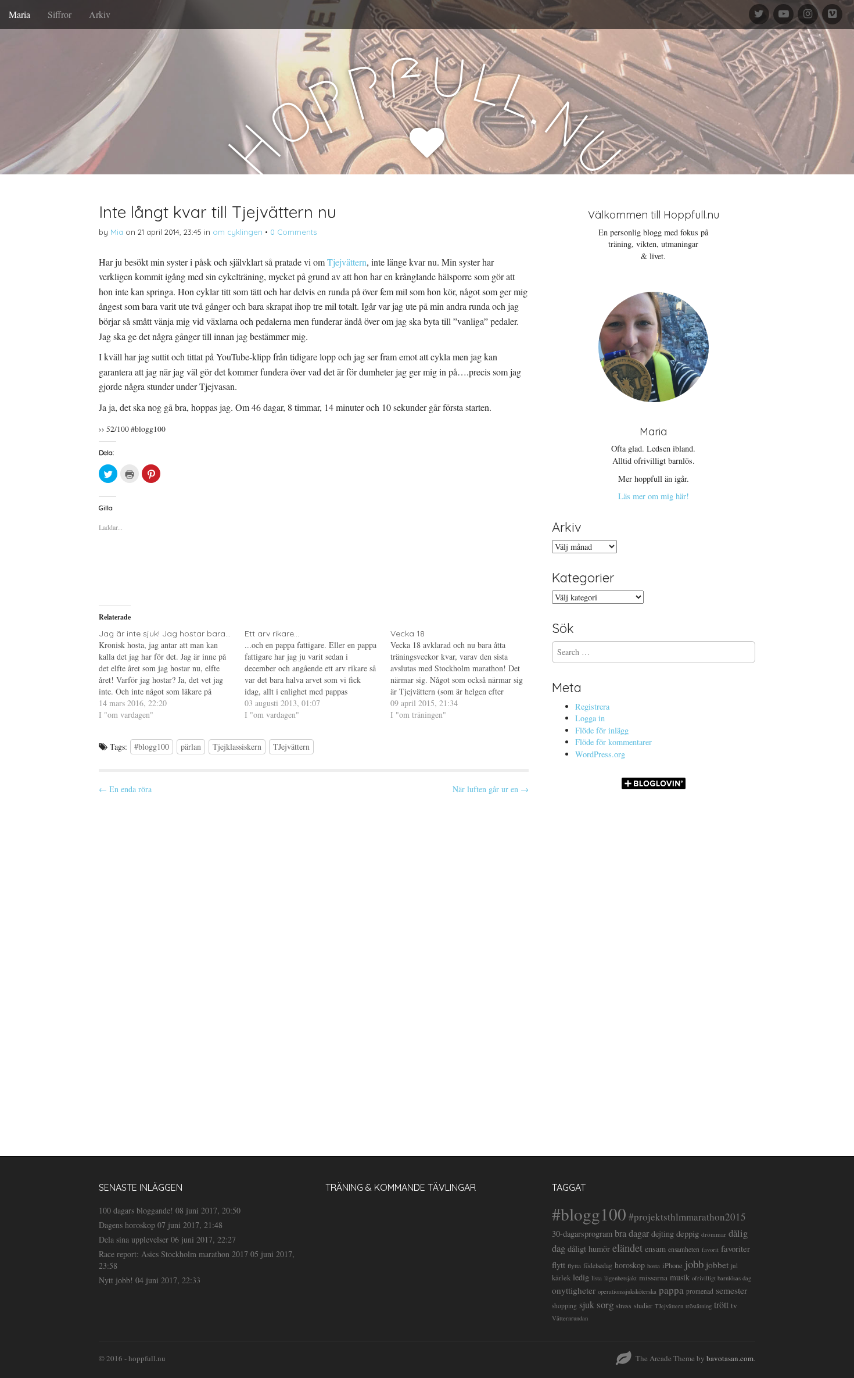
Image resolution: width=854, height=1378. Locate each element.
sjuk (586, 1304)
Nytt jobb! (116, 1280)
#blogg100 (151, 746)
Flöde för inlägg (602, 730)
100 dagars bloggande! (136, 1210)
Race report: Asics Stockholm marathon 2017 (173, 1253)
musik (680, 1277)
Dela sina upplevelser (133, 1239)
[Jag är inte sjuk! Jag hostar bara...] (172, 674)
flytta (574, 1265)
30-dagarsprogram (582, 1233)
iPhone (672, 1265)
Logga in (590, 718)
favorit (710, 1249)
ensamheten (683, 1249)
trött (721, 1304)
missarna (653, 1277)
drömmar (713, 1234)
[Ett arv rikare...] (317, 674)
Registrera (592, 706)
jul (734, 1265)
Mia (116, 232)
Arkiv (99, 14)
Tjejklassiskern (237, 746)
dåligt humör (589, 1248)
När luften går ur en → (491, 788)
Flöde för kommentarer (613, 741)
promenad (699, 1291)
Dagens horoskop (127, 1224)
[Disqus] (314, 965)
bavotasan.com (729, 1358)
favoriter (735, 1248)
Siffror (59, 14)
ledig (581, 1277)
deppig (687, 1233)
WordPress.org (600, 754)
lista (596, 1277)
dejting (662, 1233)
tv (734, 1305)
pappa (671, 1290)
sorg (605, 1304)
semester (731, 1290)
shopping (564, 1305)
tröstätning (699, 1306)
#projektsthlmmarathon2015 (687, 1216)
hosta (653, 1266)
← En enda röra (125, 788)
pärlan (191, 746)
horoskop (630, 1264)
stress (623, 1305)
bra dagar (632, 1233)
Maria (19, 14)
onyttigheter (573, 1290)
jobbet (717, 1264)
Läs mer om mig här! (653, 496)
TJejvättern (291, 746)
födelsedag (597, 1265)
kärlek (561, 1278)
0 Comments (293, 232)
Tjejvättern (347, 262)
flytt (558, 1264)
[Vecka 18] (463, 674)
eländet (627, 1248)
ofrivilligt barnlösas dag (721, 1278)
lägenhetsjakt (620, 1278)
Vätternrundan (570, 1318)
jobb (694, 1264)
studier (643, 1305)
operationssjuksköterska (627, 1291)
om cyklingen (238, 232)
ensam (655, 1248)
